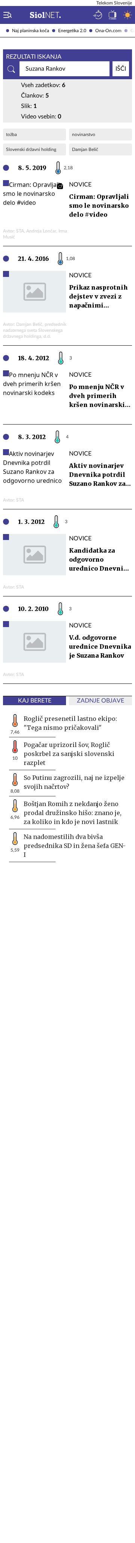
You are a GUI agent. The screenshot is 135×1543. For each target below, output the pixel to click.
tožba (11, 134)
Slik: (29, 106)
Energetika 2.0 (72, 30)
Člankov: (35, 96)
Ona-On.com (108, 30)
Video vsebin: (41, 117)
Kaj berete (34, 701)
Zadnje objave (100, 701)
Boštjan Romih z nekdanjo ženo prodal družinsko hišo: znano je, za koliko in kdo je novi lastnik (73, 812)
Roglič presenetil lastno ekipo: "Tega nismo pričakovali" (70, 723)
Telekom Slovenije (114, 3)
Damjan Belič (85, 149)
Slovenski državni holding (31, 149)
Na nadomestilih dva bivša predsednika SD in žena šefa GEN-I (75, 845)
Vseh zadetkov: (43, 85)
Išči (121, 69)
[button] (6, 15)
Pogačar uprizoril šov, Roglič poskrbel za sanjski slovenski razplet (69, 753)
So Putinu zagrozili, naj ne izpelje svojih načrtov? (74, 782)
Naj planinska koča (30, 30)
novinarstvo (83, 134)
